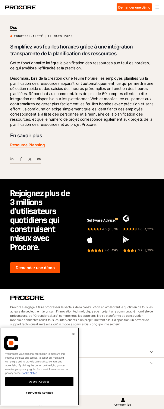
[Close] (73, 334)
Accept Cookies (39, 381)
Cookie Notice (29, 373)
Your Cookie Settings (39, 392)
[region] (39, 367)
